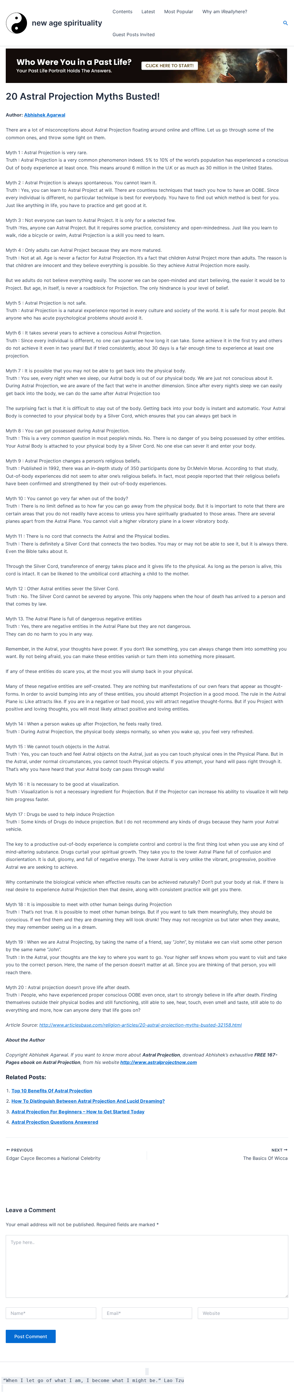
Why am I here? (224, 11)
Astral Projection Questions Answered (54, 1122)
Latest (148, 11)
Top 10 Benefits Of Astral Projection (51, 1091)
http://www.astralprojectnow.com (158, 1062)
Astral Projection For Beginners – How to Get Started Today (77, 1111)
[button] (285, 23)
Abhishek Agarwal (44, 115)
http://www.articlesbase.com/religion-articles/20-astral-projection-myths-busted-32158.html (140, 1025)
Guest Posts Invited (134, 34)
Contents (122, 11)
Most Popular (178, 11)
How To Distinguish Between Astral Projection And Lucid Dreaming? (88, 1101)
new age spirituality (67, 22)
